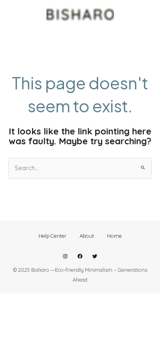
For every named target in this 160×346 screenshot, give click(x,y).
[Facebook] (80, 256)
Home (114, 235)
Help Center (52, 235)
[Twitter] (94, 256)
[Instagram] (65, 256)
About (87, 235)
